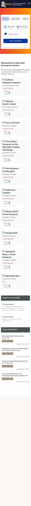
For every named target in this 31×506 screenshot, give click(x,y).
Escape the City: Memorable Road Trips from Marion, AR (15, 362)
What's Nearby (8, 317)
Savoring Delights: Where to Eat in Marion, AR (13, 337)
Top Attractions (8, 304)
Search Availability (16, 41)
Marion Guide (7, 341)
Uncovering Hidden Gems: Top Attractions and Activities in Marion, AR (14, 374)
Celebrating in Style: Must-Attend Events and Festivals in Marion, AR (15, 349)
